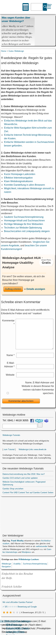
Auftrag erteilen (13, 289)
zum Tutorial (9, 449)
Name (10, 355)
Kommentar (8, 322)
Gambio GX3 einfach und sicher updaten (20, 478)
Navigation (6, 566)
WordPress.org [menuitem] (14, 624)
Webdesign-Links (26, 449)
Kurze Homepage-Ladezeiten (19, 174)
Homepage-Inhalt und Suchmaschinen (24, 220)
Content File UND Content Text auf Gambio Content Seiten (28, 492)
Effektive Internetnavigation (18, 177)
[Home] (6, 7)
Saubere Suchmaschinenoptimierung (23, 217)
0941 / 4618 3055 (17, 420)
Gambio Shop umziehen (13, 489)
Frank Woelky (17, 541)
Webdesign (6, 564)
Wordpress (26, 552)
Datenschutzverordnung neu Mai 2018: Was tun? (24, 474)
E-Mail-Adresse (9, 365)
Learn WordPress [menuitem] (15, 632)
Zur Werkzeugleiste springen (15, 621)
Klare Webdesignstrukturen (18, 181)
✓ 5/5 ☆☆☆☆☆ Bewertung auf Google (20, 607)
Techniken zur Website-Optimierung (23, 227)
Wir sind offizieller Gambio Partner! (18, 602)
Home (3, 51)
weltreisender (41, 546)
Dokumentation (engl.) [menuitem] (17, 628)
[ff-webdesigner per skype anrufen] (39, 421)
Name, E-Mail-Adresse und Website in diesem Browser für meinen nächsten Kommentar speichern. (38, 387)
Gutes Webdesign (16, 51)
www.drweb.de (40, 449)
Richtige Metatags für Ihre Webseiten (23, 224)
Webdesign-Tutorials (11, 435)
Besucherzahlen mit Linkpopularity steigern (27, 231)
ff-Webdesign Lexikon (29, 559)
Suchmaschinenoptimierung (35, 564)
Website (10, 375)
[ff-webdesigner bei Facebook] (32, 421)
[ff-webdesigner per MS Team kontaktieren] (46, 421)
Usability (17, 564)
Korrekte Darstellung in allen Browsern (24, 185)
